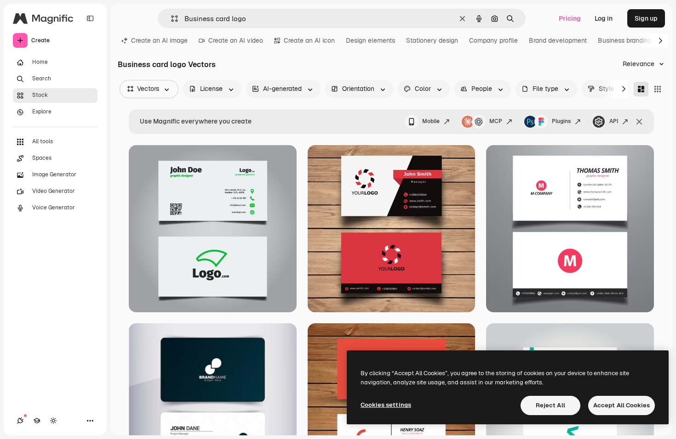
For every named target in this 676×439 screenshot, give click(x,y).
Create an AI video (235, 40)
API (613, 121)
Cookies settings (386, 405)
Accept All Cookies (621, 405)
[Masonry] (641, 89)
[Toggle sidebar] (90, 18)
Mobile (431, 121)
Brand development (558, 40)
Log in (604, 18)
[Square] (657, 89)
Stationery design (432, 40)
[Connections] (20, 420)
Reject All (550, 405)
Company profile (493, 40)
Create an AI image (159, 40)
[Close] (639, 121)
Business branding (625, 40)
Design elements (370, 40)
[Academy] (36, 420)
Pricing (570, 18)
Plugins (561, 121)
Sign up (646, 18)
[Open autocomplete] (170, 18)
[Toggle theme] (53, 420)
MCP (495, 121)
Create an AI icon (309, 40)
